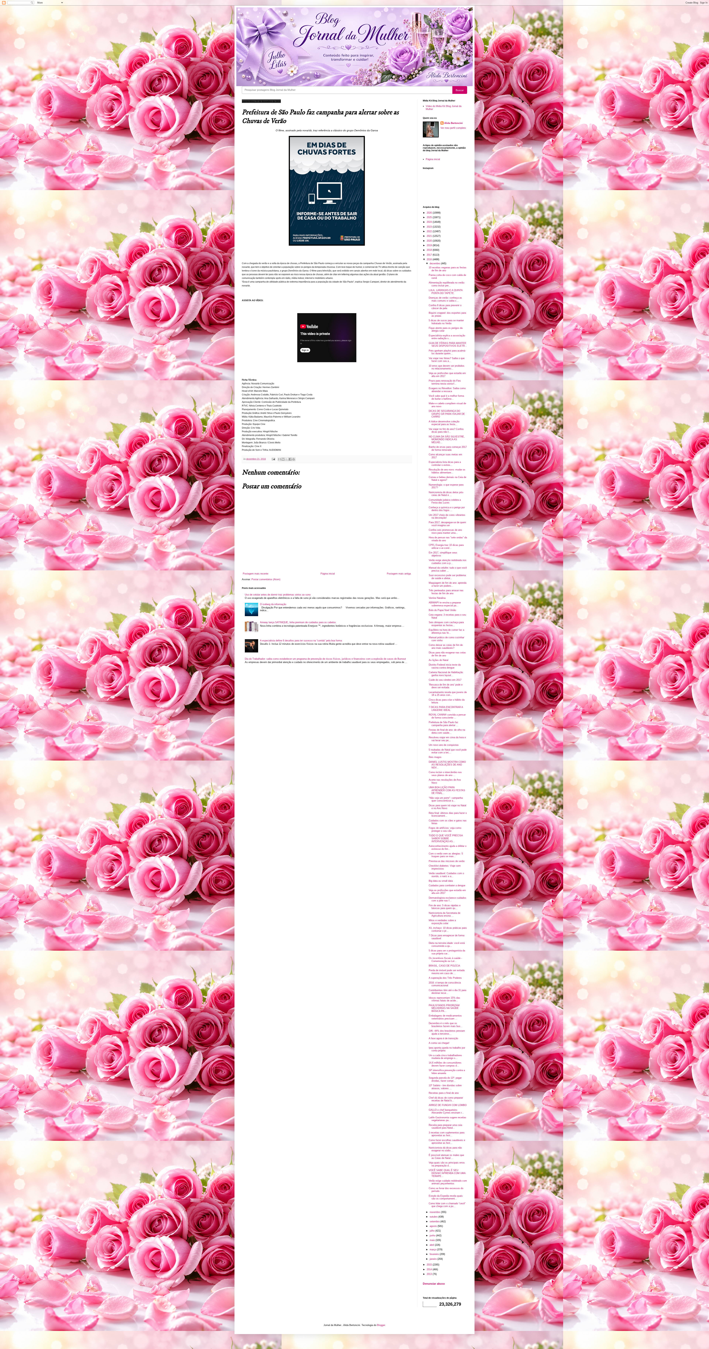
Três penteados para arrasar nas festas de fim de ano (446, 592)
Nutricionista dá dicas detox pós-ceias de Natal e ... (446, 494)
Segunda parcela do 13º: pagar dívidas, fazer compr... (445, 1079)
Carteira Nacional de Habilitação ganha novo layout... (446, 674)
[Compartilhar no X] (286, 459)
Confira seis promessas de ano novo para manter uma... (445, 531)
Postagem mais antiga (399, 573)
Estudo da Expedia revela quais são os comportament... (446, 1197)
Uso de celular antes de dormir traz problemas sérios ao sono (278, 594)
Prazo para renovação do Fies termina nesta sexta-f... (445, 382)
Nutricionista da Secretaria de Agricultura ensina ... (444, 914)
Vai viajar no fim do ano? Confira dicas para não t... (446, 430)
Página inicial (328, 573)
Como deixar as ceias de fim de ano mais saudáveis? (446, 646)
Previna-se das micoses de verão (447, 861)
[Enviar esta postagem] (273, 459)
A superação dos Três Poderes (445, 977)
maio (433, 1240)
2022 (430, 231)
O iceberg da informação (273, 604)
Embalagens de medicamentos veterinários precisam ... (445, 1017)
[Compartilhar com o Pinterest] (293, 459)
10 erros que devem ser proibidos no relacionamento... (446, 367)
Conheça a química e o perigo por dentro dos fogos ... (447, 509)
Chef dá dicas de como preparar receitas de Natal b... (446, 1099)
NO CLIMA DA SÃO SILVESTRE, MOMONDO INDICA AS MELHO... (447, 439)
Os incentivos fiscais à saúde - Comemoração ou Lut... (445, 959)
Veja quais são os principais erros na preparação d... (447, 1164)
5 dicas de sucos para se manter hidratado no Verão (446, 322)
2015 (430, 1264)
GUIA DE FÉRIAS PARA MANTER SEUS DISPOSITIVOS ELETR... (448, 344)
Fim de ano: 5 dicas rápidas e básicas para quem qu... (444, 907)
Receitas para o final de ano (444, 1093)
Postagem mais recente (255, 573)
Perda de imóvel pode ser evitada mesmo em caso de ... (447, 972)
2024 (430, 222)
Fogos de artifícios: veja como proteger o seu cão (445, 829)
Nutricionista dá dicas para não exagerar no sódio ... (445, 1149)
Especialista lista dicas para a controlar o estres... (445, 463)
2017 (430, 254)
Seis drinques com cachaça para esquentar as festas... (446, 624)
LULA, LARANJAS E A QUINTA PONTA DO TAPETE (446, 292)
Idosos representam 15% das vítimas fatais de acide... (444, 999)
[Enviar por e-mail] (279, 459)
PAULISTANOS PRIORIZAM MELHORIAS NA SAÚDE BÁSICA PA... (444, 1008)
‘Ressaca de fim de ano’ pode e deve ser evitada (446, 686)
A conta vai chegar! (439, 1043)
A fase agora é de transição (443, 1038)
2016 (430, 259)
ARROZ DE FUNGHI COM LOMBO (448, 1105)
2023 (430, 226)
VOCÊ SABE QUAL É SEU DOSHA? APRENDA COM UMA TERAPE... (447, 1173)
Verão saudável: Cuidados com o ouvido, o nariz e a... (446, 875)
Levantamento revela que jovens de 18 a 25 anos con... (448, 694)
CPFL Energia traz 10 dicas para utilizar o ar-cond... (446, 546)
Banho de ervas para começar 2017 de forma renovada (448, 448)
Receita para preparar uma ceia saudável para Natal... (445, 1126)
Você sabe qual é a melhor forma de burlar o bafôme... (446, 397)
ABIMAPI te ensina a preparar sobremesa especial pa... (445, 604)
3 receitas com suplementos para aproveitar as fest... (446, 1134)
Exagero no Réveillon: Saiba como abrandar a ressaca (447, 390)
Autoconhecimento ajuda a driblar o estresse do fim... (447, 847)
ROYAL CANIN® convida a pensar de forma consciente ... (447, 716)
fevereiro (435, 1254)
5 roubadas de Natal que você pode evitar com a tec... (448, 751)
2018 (430, 250)
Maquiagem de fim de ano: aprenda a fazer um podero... (447, 584)
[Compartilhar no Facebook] (290, 459)
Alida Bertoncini (453, 123)
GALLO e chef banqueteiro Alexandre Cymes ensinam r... (446, 1111)
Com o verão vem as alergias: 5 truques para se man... (446, 855)
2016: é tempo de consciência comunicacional (445, 984)
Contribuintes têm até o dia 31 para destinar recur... (447, 992)
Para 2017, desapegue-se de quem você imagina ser (447, 524)
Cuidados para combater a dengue (447, 885)
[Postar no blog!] (283, 459)
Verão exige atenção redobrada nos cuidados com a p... (447, 561)
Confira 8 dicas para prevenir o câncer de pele (445, 307)
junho (433, 1235)
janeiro (433, 1259)
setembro (435, 1221)
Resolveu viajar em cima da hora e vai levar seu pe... (447, 739)
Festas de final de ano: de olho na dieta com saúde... (447, 731)
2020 (430, 240)
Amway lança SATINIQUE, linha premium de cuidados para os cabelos (298, 622)
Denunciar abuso (434, 1283)
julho (432, 1230)
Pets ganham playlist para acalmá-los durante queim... (447, 352)
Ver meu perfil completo (453, 128)
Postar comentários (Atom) (265, 579)
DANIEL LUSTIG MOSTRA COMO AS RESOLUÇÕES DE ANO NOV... (447, 765)
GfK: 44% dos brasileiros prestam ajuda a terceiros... (447, 1032)
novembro (435, 1212)
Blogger (381, 1325)
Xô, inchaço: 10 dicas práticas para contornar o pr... (448, 929)
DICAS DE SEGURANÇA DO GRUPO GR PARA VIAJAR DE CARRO (447, 414)
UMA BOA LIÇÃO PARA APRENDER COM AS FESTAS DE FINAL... (447, 790)
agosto (434, 1226)
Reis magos (435, 757)
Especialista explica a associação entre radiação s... (447, 337)
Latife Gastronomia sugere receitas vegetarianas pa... (447, 1119)
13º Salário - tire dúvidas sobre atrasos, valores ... (445, 1087)
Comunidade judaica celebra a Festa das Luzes (445, 501)
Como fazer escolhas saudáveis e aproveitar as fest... (447, 1141)
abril (432, 1245)
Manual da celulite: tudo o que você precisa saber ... (448, 569)
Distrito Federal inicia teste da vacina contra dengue (445, 666)
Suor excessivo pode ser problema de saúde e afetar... (447, 577)
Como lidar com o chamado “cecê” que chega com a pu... (447, 1205)
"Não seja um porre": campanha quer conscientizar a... (446, 799)
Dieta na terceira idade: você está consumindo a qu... (447, 944)
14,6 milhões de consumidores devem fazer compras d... (445, 1064)
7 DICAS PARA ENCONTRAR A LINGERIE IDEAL (446, 708)
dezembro (435, 263)
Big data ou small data (441, 880)
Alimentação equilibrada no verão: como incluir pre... (447, 284)
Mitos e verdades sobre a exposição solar (442, 922)
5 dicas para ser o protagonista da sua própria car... (447, 952)
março (433, 1249)
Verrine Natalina (437, 598)
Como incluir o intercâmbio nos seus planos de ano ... (445, 774)
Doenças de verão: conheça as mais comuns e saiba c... (445, 299)
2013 (430, 1274)
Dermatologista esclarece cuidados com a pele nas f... (447, 899)
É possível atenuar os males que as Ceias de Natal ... (446, 1156)
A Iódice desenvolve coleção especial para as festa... (444, 423)
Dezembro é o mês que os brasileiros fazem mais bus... (446, 1025)
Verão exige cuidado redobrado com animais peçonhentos (448, 1182)
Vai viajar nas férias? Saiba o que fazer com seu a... (447, 360)
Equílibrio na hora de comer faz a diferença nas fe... (446, 631)
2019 (430, 245)
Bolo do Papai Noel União (442, 610)
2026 (430, 212)
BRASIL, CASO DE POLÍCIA (444, 965)
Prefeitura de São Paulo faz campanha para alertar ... (443, 724)
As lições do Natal (438, 660)
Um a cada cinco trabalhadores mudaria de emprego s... (445, 1057)
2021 (430, 236)
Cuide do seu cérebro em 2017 (445, 679)
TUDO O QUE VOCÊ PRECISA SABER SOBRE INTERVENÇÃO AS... (446, 838)
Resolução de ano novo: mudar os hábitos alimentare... (447, 471)
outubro (434, 1216)
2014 (430, 1269)
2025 (430, 217)
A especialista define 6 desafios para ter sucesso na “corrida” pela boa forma (301, 640)
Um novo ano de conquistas (444, 745)
